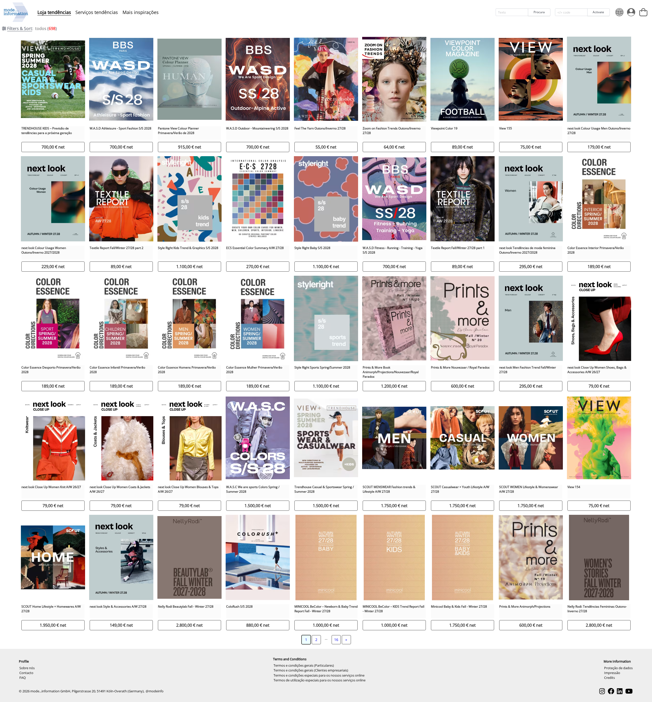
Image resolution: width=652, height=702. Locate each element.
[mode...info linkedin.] (619, 691)
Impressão (612, 672)
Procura (539, 12)
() (32, 28)
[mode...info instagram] (602, 691)
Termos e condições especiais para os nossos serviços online (319, 675)
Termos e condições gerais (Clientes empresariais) (311, 670)
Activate (598, 12)
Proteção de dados (618, 668)
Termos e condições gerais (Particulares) (304, 665)
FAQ (22, 677)
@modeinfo (155, 691)
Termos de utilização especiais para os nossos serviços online (319, 680)
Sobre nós (27, 668)
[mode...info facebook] (611, 691)
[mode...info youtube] (629, 691)
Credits (609, 677)
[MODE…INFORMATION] (16, 12)
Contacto (26, 672)
